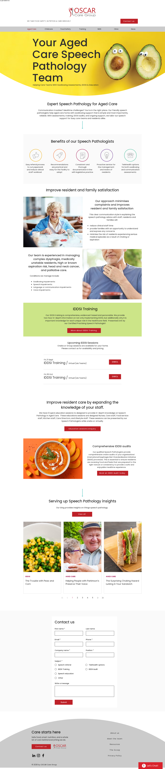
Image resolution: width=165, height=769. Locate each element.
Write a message (62, 683)
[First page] (62, 598)
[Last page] (103, 598)
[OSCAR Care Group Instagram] (38, 755)
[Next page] (98, 598)
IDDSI (27, 576)
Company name (62, 650)
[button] (54, 363)
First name (60, 629)
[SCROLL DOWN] (82, 127)
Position (90, 650)
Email (58, 639)
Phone (89, 639)
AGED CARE (70, 576)
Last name (90, 629)
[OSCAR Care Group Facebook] (43, 755)
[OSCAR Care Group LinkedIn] (34, 755)
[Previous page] (67, 598)
